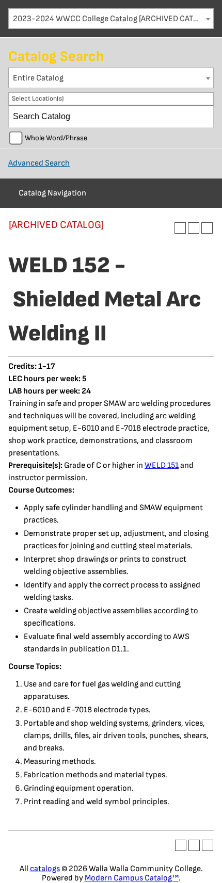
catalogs (45, 869)
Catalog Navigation (52, 193)
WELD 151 (162, 465)
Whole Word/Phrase (56, 138)
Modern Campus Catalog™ (132, 878)
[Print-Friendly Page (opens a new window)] (193, 228)
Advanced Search (39, 163)
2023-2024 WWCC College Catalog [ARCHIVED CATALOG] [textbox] (113, 19)
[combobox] (111, 18)
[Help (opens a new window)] (207, 228)
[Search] (203, 116)
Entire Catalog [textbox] (38, 78)
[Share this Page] (180, 228)
